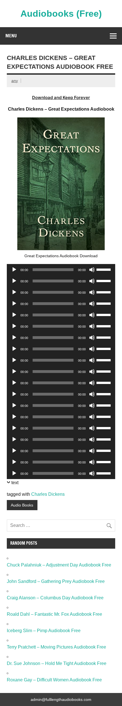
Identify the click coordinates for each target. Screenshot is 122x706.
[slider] (104, 269)
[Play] (14, 269)
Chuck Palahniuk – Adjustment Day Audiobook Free (59, 565)
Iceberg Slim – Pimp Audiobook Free (44, 630)
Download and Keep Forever (61, 97)
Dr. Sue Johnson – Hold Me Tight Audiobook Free (56, 663)
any (14, 80)
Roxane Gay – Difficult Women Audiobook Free (54, 679)
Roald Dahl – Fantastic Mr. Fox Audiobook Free (54, 614)
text (14, 482)
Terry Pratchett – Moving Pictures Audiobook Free (56, 647)
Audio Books (22, 505)
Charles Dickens (48, 494)
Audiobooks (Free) (61, 13)
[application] (61, 269)
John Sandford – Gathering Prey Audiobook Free (56, 581)
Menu (11, 36)
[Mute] (92, 269)
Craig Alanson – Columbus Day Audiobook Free (55, 597)
